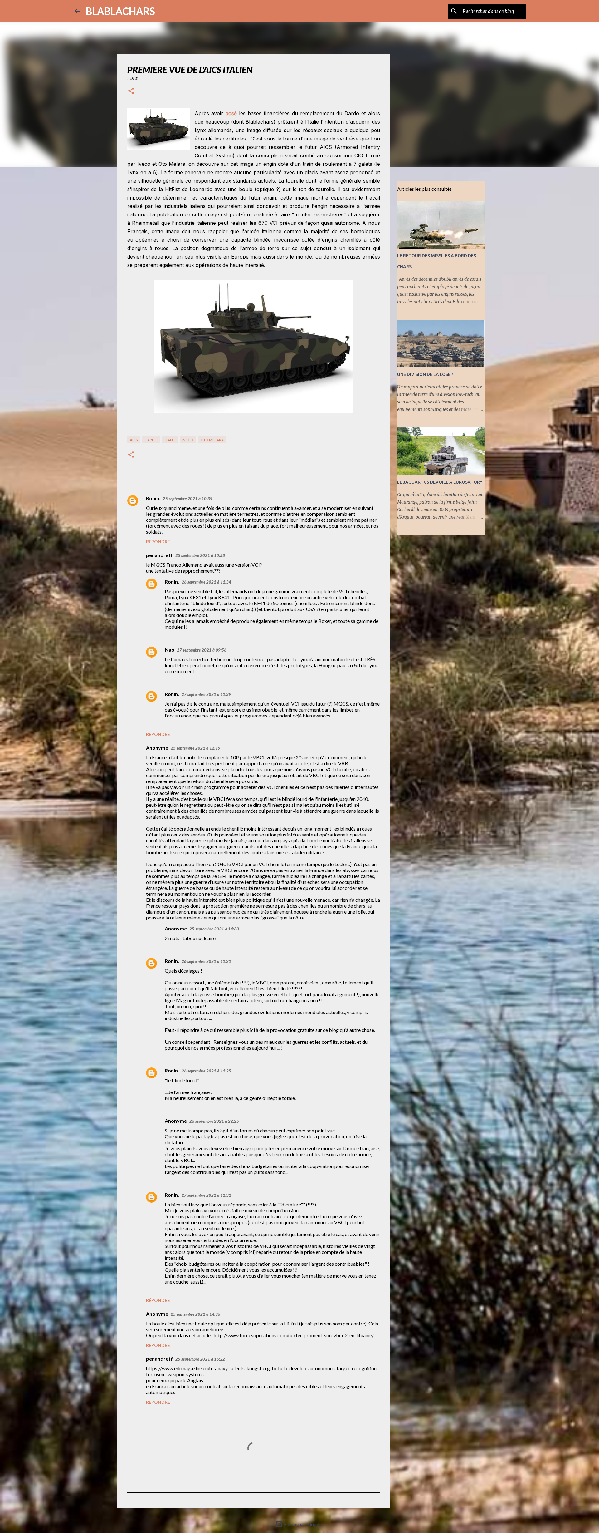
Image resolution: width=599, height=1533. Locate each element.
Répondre (158, 541)
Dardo (151, 439)
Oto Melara (212, 439)
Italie (170, 439)
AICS (134, 439)
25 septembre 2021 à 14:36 (195, 1314)
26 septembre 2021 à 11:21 (206, 961)
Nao (169, 650)
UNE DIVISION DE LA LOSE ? (425, 374)
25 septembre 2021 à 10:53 (200, 555)
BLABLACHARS (120, 11)
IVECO (187, 439)
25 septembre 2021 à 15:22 (200, 1359)
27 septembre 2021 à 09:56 (201, 650)
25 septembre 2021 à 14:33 (214, 928)
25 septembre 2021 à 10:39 (187, 498)
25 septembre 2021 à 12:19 (195, 748)
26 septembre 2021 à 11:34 (206, 581)
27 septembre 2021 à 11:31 (206, 1195)
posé (231, 113)
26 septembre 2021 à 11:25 (206, 1070)
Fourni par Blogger (303, 1524)
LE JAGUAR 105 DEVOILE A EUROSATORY (439, 482)
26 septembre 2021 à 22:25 (214, 1121)
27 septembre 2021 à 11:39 (206, 694)
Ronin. (153, 498)
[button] (131, 91)
